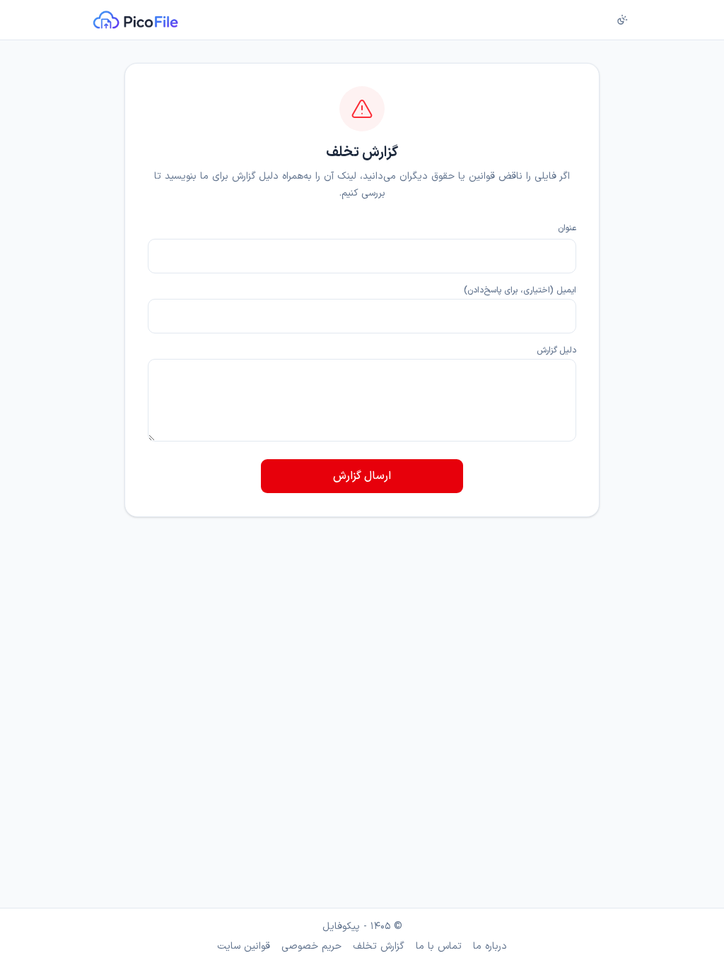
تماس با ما (439, 947)
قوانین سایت (243, 947)
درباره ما (490, 947)
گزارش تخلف (378, 947)
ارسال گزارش (362, 476)
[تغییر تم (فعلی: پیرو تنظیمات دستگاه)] (622, 19)
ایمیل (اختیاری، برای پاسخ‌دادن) (520, 290)
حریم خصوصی (311, 947)
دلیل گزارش (556, 350)
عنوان (567, 228)
